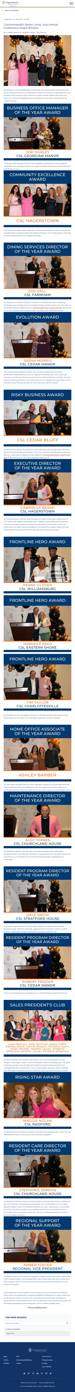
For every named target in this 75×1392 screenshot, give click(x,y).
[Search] (67, 1323)
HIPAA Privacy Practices (29, 1383)
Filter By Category (12, 1329)
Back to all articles (11, 10)
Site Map (6, 1363)
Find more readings (16, 1317)
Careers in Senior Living (16, 19)
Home (5, 1356)
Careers (18, 1363)
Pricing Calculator (47, 1360)
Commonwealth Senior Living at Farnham (47, 308)
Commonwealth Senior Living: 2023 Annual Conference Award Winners (31, 26)
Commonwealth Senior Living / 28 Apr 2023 (25, 33)
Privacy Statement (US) (46, 1383)
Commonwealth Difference (24, 1360)
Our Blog (44, 1363)
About (17, 1356)
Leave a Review (46, 1366)
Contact (6, 1360)
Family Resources (46, 1356)
